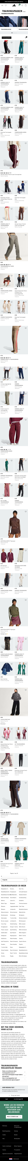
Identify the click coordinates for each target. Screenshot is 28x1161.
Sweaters (21, 900)
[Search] (22, 5)
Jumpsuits (12, 909)
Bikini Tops (4, 903)
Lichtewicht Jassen (13, 921)
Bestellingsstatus (6, 1131)
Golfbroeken (4, 932)
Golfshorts (3, 938)
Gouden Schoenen (3, 944)
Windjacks (21, 915)
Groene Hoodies (3, 956)
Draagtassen (4, 927)
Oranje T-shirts (14, 927)
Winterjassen (22, 921)
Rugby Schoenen (12, 956)
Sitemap (16, 1131)
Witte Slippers (22, 932)
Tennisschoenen (23, 903)
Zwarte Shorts (22, 941)
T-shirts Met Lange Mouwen (14, 918)
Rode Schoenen (14, 941)
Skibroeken (4, 918)
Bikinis (3, 900)
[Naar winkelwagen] (25, 5)
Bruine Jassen (4, 921)
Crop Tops (3, 924)
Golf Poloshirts (5, 941)
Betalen (16, 1134)
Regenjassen (13, 935)
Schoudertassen (23, 891)
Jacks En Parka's (12, 901)
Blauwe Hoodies (3, 906)
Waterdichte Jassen (22, 912)
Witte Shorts (22, 927)
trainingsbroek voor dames (17, 1021)
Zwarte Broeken (21, 938)
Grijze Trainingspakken (5, 953)
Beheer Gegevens (18, 1146)
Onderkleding (13, 924)
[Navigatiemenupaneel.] (2, 5)
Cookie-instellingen (6, 1146)
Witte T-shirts (22, 935)
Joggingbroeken (14, 906)
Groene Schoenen (12, 889)
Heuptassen (13, 891)
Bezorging (4, 1125)
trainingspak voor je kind (7, 1037)
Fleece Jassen (4, 929)
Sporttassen (13, 932)
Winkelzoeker (17, 1138)
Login (6, 1099)
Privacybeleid (17, 1149)
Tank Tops (21, 906)
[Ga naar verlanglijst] (5, 5)
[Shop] (14, 6)
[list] (11, 38)
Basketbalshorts (5, 891)
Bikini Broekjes (5, 897)
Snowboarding (22, 897)
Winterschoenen (23, 918)
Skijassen (12, 903)
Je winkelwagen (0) (18, 1099)
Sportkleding (13, 929)
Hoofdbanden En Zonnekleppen (13, 895)
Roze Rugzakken (13, 947)
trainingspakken (10, 967)
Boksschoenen (5, 912)
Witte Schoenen (23, 929)
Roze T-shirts (13, 953)
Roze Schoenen (14, 950)
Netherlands (16, 1158)
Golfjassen (3, 935)
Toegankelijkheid (18, 1153)
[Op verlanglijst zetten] (11, 42)
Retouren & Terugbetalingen (17, 1126)
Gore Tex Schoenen (21, 889)
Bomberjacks (4, 915)
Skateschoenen (23, 894)
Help (3, 1138)
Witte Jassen (22, 924)
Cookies (4, 1149)
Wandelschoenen (23, 909)
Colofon (4, 1134)
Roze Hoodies (13, 944)
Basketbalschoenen (6, 894)
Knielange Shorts (12, 915)
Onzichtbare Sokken (13, 898)
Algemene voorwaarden (7, 1153)
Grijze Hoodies (4, 950)
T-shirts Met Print (4, 947)
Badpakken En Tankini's (4, 889)
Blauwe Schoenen (3, 909)
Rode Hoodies (13, 938)
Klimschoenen (13, 912)
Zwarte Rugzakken (22, 944)
